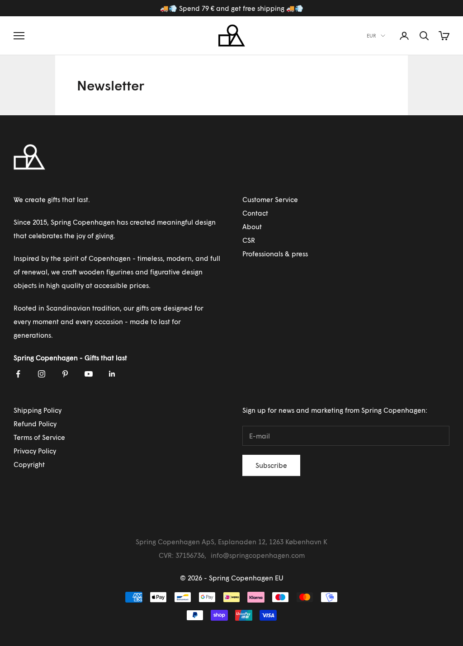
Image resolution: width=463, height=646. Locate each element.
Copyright (29, 464)
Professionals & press (275, 254)
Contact (255, 213)
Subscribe (271, 465)
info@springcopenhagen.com (258, 555)
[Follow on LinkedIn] (112, 373)
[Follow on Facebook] (18, 373)
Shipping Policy (37, 410)
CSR (248, 240)
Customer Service (270, 199)
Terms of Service (39, 437)
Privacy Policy (35, 451)
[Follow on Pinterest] (65, 373)
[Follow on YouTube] (88, 373)
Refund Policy (35, 424)
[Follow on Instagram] (41, 373)
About (252, 226)
